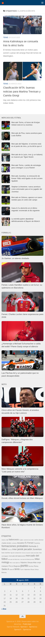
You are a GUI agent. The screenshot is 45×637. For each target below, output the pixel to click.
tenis (17, 569)
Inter (14, 549)
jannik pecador (24, 549)
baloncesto (14, 539)
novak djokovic (16, 562)
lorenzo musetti (26, 552)
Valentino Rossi (29, 569)
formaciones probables (15, 546)
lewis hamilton (6, 553)
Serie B (12, 569)
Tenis (5, 37)
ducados (20, 543)
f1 (26, 543)
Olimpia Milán (32, 562)
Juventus (37, 549)
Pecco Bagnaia (14, 566)
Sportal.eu (33, 627)
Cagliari (21, 540)
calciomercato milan (29, 540)
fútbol (4, 549)
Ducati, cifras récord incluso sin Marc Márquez (22, 498)
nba (11, 562)
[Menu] (42, 2)
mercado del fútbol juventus (27, 559)
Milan (37, 559)
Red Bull (31, 566)
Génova (10, 549)
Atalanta (4, 540)
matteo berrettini (34, 552)
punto (24, 565)
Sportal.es (27, 630)
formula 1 (33, 546)
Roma (36, 566)
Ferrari (30, 543)
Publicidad (27, 624)
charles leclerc (7, 543)
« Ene (4, 609)
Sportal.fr (17, 630)
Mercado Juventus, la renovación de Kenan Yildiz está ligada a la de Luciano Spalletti (26, 178)
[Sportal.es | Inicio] (3, 2)
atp (7, 540)
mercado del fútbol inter (14, 559)
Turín (22, 569)
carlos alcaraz (38, 540)
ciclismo (14, 543)
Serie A (5, 569)
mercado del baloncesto (17, 556)
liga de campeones (16, 553)
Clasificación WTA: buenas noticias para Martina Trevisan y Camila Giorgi (22, 91)
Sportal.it (23, 627)
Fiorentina (37, 543)
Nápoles (24, 562)
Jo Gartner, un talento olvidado (15, 258)
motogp (5, 562)
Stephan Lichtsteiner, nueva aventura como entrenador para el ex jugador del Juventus (26, 189)
